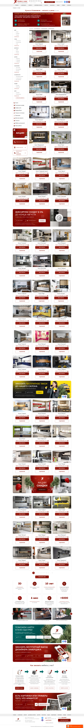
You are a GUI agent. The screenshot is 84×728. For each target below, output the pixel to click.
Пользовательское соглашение (47, 726)
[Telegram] (65, 2)
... (50, 572)
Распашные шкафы (19, 105)
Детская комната (19, 118)
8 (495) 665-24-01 (59, 0)
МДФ (17, 49)
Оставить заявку (19, 688)
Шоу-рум (46, 5)
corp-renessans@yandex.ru (64, 722)
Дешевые (17, 92)
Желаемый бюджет (32, 220)
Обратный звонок (64, 720)
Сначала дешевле (44, 28)
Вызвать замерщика (34, 688)
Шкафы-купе (18, 107)
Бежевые (17, 33)
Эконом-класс (18, 94)
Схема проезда (48, 720)
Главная (16, 5)
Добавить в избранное (49, 722)
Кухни (16, 102)
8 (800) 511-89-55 (20, 678)
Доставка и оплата (38, 5)
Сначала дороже (51, 28)
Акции (58, 5)
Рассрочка (52, 5)
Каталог (30, 5)
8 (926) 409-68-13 (59, 3)
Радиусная (18, 58)
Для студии (18, 67)
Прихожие (17, 115)
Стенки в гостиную (19, 112)
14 (52, 572)
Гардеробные (18, 110)
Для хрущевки (18, 69)
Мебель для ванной (20, 123)
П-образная (18, 60)
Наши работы (18, 125)
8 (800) (62, 717)
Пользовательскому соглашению (30, 224)
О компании (23, 5)
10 (46, 572)
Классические (18, 42)
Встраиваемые (18, 79)
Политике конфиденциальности (21, 224)
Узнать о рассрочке (49, 688)
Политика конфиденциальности (36, 726)
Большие (17, 85)
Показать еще (42, 576)
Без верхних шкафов (19, 76)
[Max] (67, 2)
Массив (17, 51)
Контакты (69, 5)
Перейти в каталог (64, 688)
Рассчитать (39, 48)
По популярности (37, 28)
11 (48, 572)
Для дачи (17, 70)
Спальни (17, 120)
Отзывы (63, 5)
